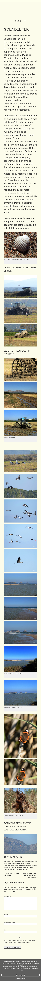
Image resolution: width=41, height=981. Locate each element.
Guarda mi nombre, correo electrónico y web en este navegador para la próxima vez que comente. (19, 941)
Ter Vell (24, 135)
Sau (15, 103)
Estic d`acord (20, 975)
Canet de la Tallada (22, 151)
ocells (22, 863)
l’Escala (14, 125)
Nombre (6, 914)
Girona (26, 867)
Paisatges (28, 863)
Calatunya (7, 867)
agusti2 (27, 35)
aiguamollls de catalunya (29, 861)
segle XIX (11, 97)
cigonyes (13, 867)
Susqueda (24, 103)
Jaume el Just (14, 164)
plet (21, 161)
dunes (17, 93)
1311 (17, 170)
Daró (10, 64)
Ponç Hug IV (22, 157)
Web (5, 930)
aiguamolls (30, 865)
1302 (31, 148)
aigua (24, 865)
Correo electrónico (10, 922)
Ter (8, 45)
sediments (12, 84)
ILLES (18, 863)
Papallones (7, 865)
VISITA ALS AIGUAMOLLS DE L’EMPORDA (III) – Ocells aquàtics (29, 875)
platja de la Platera (16, 51)
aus (35, 865)
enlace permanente (21, 869)
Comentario (8, 896)
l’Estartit (11, 77)
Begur (17, 80)
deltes (22, 61)
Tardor (13, 865)
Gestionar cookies (20, 979)
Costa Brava (7, 863)
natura (31, 867)
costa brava (20, 867)
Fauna (14, 863)
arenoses (17, 74)
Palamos (6, 869)
